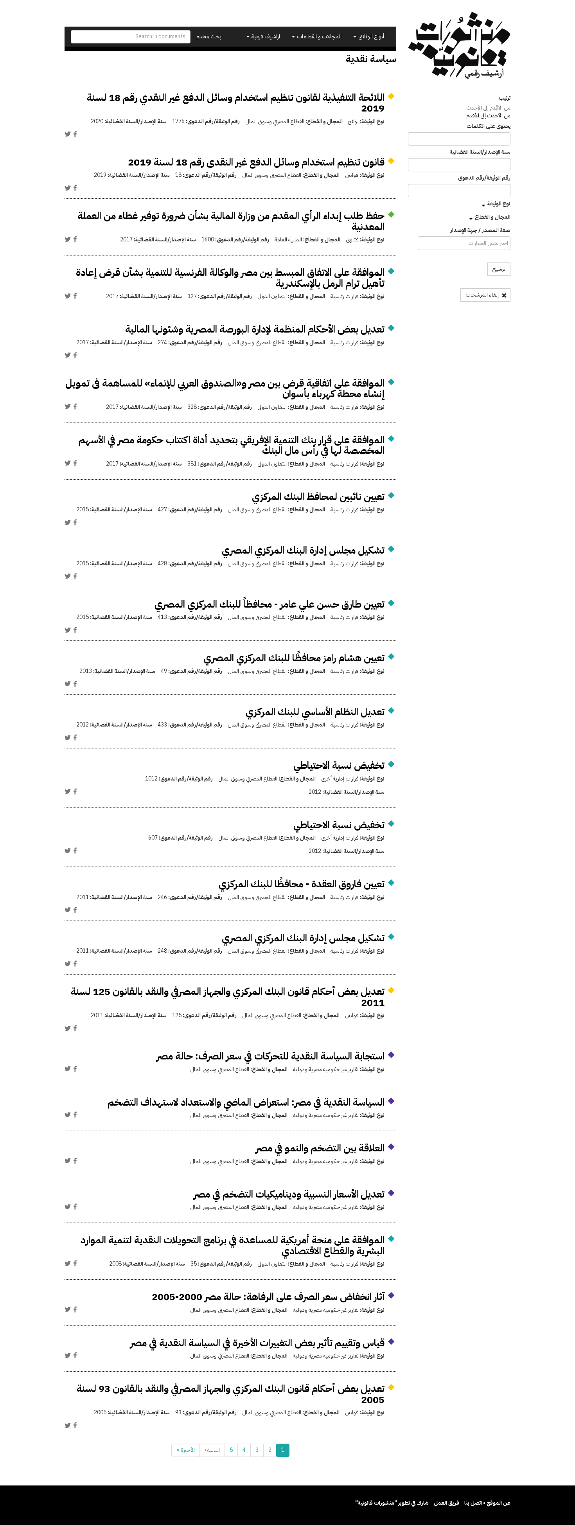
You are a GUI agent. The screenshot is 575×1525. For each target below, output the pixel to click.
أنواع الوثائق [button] (370, 36)
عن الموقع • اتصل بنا (487, 1503)
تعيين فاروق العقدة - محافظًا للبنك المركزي (302, 884)
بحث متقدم (208, 36)
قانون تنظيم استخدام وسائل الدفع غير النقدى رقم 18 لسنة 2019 (256, 162)
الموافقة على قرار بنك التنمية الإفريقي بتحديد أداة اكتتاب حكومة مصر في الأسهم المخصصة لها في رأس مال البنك (232, 445)
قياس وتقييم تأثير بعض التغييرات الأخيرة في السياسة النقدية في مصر (257, 1343)
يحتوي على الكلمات (488, 126)
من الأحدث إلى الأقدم (488, 115)
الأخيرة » (185, 1450)
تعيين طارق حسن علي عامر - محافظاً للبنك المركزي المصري (270, 604)
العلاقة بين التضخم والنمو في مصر (320, 1148)
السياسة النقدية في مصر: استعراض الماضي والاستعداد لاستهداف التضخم (246, 1102)
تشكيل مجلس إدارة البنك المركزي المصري (303, 550)
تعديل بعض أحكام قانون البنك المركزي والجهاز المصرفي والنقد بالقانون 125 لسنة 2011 (228, 997)
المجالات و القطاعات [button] (318, 36)
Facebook (75, 134)
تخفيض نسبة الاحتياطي (339, 765)
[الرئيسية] (459, 45)
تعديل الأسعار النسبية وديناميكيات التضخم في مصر (289, 1194)
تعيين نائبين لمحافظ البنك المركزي (318, 496)
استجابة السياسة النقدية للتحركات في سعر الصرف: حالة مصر (270, 1056)
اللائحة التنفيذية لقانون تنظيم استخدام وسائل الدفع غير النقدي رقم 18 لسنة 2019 (236, 103)
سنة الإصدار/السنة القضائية (480, 152)
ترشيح (498, 269)
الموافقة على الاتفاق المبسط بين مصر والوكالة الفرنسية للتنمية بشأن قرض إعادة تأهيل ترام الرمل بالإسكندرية (230, 278)
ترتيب (504, 98)
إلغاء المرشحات (482, 295)
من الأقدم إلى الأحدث (488, 108)
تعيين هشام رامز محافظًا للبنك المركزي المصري (294, 658)
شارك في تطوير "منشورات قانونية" (392, 1503)
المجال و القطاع (492, 217)
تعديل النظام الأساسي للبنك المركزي (315, 712)
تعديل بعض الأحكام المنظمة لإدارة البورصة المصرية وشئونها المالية (255, 329)
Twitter (68, 134)
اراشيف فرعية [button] (265, 36)
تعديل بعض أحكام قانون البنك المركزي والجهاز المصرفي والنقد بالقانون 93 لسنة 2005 (231, 1394)
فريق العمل (446, 1503)
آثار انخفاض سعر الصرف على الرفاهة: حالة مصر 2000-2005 (268, 1296)
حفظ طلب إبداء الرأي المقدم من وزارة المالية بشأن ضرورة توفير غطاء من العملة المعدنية (231, 221)
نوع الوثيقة (498, 204)
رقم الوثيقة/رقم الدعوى (484, 178)
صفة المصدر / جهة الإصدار (480, 230)
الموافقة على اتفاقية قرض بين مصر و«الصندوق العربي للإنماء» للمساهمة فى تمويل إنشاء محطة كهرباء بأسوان (225, 388)
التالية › (212, 1450)
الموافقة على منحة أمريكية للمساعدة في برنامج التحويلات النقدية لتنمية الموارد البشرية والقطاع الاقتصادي (233, 1245)
